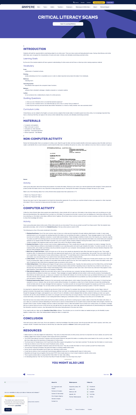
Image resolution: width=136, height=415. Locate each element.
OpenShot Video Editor (50, 310)
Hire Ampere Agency (57, 396)
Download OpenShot (36, 130)
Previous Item (30, 374)
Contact (89, 2)
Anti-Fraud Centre (49, 342)
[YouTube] (90, 394)
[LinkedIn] (90, 392)
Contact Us (55, 401)
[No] (26, 405)
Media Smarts (28, 334)
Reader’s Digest (29, 336)
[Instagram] (91, 389)
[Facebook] (91, 387)
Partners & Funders (57, 391)
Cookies (90, 409)
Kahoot (71, 324)
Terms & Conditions (80, 409)
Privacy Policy (68, 409)
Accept (8, 409)
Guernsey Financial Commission (35, 347)
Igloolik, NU (72, 394)
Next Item (106, 374)
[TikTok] (90, 397)
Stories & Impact (56, 398)
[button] (76, 2)
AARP (26, 345)
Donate (82, 2)
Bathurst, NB (72, 391)
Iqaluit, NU (72, 389)
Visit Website (38, 132)
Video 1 (40, 195)
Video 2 (40, 196)
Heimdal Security (52, 227)
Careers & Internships (57, 393)
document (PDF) (52, 353)
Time (26, 344)
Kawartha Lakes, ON (74, 386)
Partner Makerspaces (75, 397)
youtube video (36, 355)
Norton (26, 349)
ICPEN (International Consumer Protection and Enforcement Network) (46, 338)
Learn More (18, 405)
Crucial (26, 351)
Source (25, 179)
